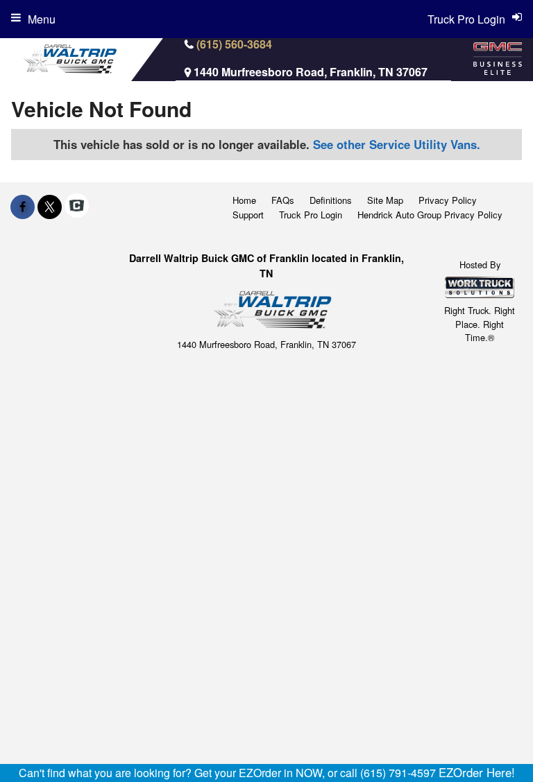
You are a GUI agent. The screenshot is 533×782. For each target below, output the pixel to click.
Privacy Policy (447, 200)
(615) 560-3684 (234, 44)
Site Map (385, 200)
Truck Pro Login (310, 214)
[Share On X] (49, 207)
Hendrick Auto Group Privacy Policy (429, 214)
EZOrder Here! (477, 772)
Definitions (331, 200)
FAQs (282, 200)
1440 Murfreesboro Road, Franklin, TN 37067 (311, 72)
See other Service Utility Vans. (396, 144)
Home (244, 200)
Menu (42, 19)
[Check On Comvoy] (77, 207)
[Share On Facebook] (22, 207)
